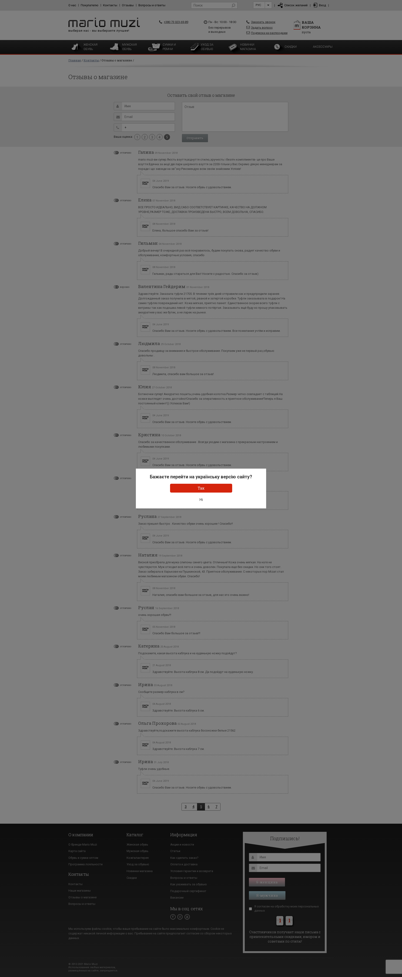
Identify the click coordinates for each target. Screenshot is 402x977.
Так (201, 488)
